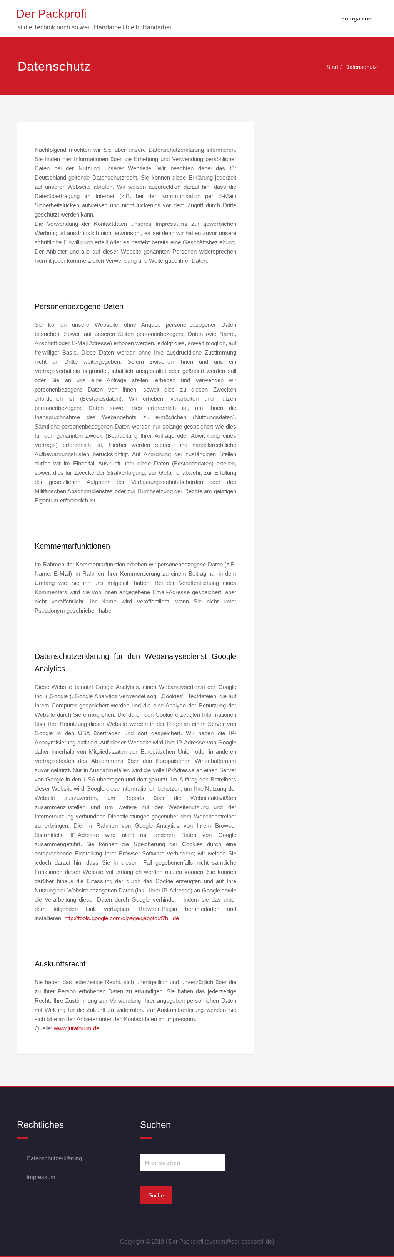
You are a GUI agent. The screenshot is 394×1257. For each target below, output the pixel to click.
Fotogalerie (356, 18)
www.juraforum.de (76, 1028)
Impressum (41, 1177)
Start (332, 67)
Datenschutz (361, 67)
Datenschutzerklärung (54, 1158)
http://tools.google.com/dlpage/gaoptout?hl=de (121, 918)
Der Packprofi (51, 13)
